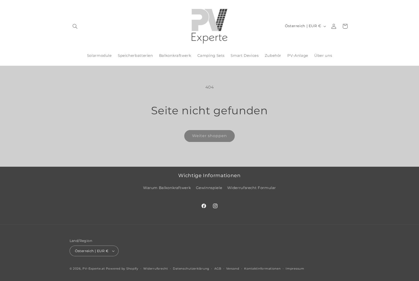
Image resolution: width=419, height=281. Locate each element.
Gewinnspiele (209, 188)
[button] (75, 26)
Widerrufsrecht (155, 268)
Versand (232, 268)
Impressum (295, 268)
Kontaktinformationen (262, 268)
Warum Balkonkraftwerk (167, 188)
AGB (217, 268)
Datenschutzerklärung (191, 268)
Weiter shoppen (209, 135)
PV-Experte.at (93, 268)
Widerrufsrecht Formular (251, 188)
